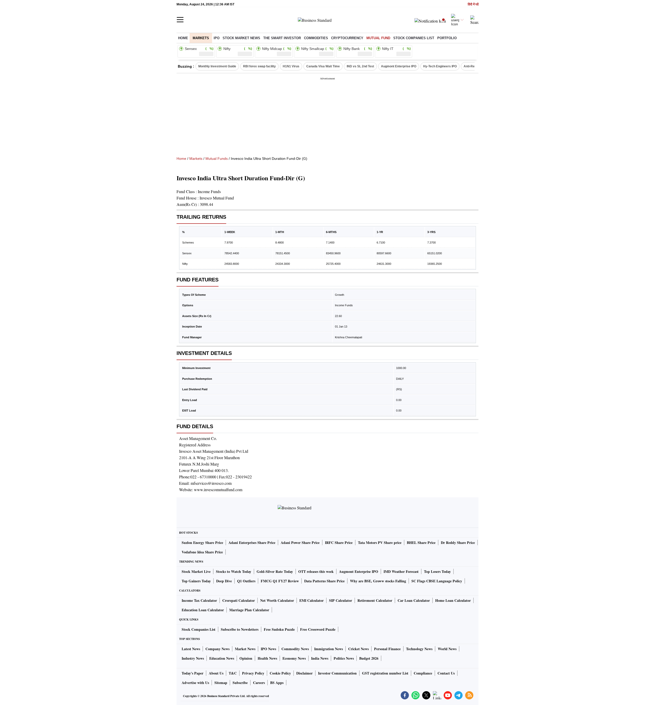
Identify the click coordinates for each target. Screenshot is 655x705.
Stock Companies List (198, 629)
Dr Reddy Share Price (458, 542)
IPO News (268, 648)
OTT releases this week (316, 571)
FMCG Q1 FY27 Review (280, 581)
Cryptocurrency (347, 38)
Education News (221, 658)
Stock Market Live (196, 571)
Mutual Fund (378, 38)
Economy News (294, 658)
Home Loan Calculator (453, 600)
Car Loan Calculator (414, 600)
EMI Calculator (311, 600)
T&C (233, 673)
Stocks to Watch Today (233, 571)
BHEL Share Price (421, 542)
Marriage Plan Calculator (249, 610)
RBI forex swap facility (259, 66)
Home (183, 38)
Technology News (419, 648)
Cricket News (358, 648)
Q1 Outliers (246, 581)
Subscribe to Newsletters (239, 629)
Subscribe (240, 682)
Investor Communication (337, 673)
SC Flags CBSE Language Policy (436, 581)
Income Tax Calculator (199, 600)
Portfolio (447, 38)
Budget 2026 (368, 658)
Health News (267, 658)
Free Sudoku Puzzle (279, 629)
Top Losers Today (437, 571)
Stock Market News (241, 38)
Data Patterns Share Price (324, 581)
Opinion (245, 658)
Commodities (316, 38)
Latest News (191, 648)
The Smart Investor (282, 38)
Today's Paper (192, 673)
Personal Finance (387, 648)
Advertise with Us (195, 682)
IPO (217, 38)
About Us (216, 673)
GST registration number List (385, 673)
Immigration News (328, 648)
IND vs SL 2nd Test (360, 66)
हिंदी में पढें (473, 4)
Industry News (193, 658)
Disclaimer (304, 673)
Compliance (423, 673)
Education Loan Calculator (203, 610)
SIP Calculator (340, 600)
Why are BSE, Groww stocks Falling (378, 581)
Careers (259, 682)
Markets (201, 38)
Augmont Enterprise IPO (398, 66)
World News (447, 648)
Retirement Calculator (374, 600)
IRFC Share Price (339, 542)
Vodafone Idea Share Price (202, 552)
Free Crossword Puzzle (317, 629)
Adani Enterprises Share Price (251, 542)
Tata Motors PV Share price (379, 542)
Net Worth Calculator (277, 600)
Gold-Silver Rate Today (275, 571)
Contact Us (446, 673)
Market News (245, 648)
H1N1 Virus (291, 66)
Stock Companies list (413, 38)
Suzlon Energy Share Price (202, 542)
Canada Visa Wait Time (323, 66)
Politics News (344, 658)
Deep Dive (224, 581)
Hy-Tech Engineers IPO (440, 66)
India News (319, 658)
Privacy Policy (253, 673)
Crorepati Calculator (238, 600)
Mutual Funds (216, 158)
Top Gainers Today (196, 581)
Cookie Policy (280, 673)
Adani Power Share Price (300, 542)
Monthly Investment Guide (217, 66)
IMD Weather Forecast (401, 571)
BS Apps (276, 682)
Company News (217, 648)
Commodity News (295, 648)
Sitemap (220, 682)
